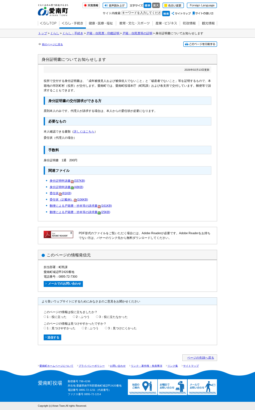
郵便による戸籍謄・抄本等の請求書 (80, 212)
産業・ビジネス (166, 23)
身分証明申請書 (67, 180)
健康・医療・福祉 (101, 23)
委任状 (60, 193)
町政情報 (189, 23)
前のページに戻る (52, 44)
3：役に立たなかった (113, 316)
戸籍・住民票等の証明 (137, 33)
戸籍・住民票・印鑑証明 (103, 33)
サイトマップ (191, 365)
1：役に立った (56, 316)
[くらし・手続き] (72, 23)
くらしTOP (48, 23)
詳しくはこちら (84, 131)
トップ (42, 33)
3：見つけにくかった (122, 328)
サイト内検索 (112, 13)
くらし (54, 33)
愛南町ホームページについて (56, 365)
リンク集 (172, 365)
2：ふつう (83, 316)
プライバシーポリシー (92, 365)
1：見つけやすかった (61, 328)
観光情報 (208, 23)
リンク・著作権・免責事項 (146, 365)
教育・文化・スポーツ (134, 23)
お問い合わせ (118, 365)
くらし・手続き (72, 33)
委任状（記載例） (69, 199)
